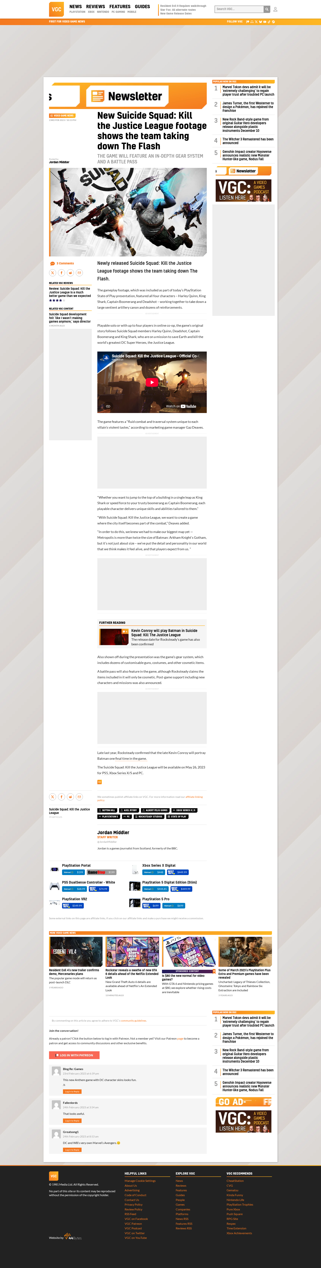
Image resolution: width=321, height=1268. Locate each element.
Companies (183, 1209)
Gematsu (232, 1190)
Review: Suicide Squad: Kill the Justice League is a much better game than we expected (70, 292)
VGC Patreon (133, 1223)
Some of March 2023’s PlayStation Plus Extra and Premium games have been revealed (244, 974)
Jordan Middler (59, 162)
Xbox (91, 12)
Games (180, 1204)
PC (141, 773)
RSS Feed (130, 1214)
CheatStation (235, 1180)
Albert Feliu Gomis (156, 810)
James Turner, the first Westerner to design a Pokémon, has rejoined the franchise (248, 107)
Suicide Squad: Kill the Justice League (133, 517)
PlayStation (77, 12)
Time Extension (236, 1228)
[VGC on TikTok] (269, 21)
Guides (142, 7)
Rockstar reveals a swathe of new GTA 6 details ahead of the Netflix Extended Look (132, 974)
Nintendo (103, 12)
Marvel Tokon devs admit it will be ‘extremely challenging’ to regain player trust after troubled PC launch (248, 91)
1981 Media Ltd (62, 1184)
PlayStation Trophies (240, 1204)
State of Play (106, 296)
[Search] (267, 9)
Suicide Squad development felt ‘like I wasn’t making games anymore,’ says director (70, 318)
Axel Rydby (130, 810)
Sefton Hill (108, 810)
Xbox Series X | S (185, 810)
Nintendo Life (235, 1200)
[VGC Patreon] (247, 21)
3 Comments (65, 263)
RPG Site (232, 1218)
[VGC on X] (256, 21)
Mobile (131, 12)
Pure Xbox (233, 1209)
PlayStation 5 (110, 817)
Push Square (235, 1214)
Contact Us (132, 1200)
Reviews (95, 7)
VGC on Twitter (135, 1233)
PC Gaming (118, 12)
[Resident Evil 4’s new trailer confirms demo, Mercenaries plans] (76, 952)
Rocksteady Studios (150, 817)
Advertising (132, 1190)
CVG (230, 1185)
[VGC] (56, 9)
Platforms (182, 1214)
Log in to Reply (72, 1091)
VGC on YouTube (136, 1237)
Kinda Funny (235, 1195)
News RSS (182, 1218)
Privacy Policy (133, 1204)
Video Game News (63, 116)
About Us (131, 1185)
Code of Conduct (135, 1195)
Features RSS (184, 1223)
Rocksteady (179, 671)
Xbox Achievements (239, 1233)
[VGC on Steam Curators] (273, 21)
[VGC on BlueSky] (260, 21)
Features (119, 7)
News (75, 7)
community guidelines (133, 1020)
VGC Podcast (133, 1228)
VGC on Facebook (136, 1218)
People (180, 1200)
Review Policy (133, 1209)
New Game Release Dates (176, 13)
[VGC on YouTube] (264, 21)
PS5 (105, 773)
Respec (231, 1223)
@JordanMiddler (107, 841)
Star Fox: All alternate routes (178, 10)
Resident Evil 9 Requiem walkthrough (183, 6)
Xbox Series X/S (120, 773)
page (180, 1038)
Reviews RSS (184, 1228)
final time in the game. (131, 758)
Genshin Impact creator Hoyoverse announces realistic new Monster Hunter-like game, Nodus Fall (247, 155)
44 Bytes (73, 1236)
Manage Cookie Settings (140, 1180)
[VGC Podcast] (252, 21)
